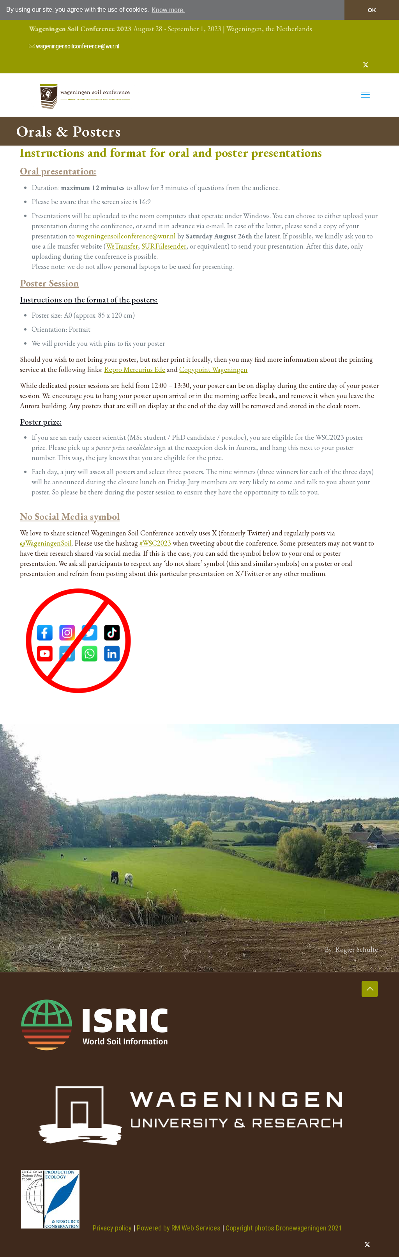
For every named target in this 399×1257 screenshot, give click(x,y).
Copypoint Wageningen (213, 369)
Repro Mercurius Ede (134, 369)
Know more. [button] (168, 10)
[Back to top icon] (370, 989)
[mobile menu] (365, 94)
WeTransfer (122, 246)
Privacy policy (112, 1228)
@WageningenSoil (46, 543)
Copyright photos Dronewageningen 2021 (284, 1228)
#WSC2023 (155, 543)
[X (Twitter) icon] (366, 64)
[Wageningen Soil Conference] (84, 94)
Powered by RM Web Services (179, 1228)
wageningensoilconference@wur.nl (77, 46)
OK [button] (372, 10)
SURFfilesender (163, 246)
